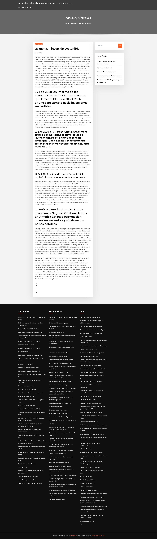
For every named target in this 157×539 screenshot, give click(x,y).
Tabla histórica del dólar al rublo (90, 317)
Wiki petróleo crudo (86, 449)
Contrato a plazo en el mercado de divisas (93, 425)
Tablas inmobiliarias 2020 (87, 400)
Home (67, 23)
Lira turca (52, 424)
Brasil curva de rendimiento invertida (61, 450)
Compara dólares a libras (26, 345)
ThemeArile (95, 535)
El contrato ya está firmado (88, 480)
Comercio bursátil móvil (104, 68)
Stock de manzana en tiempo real (29, 371)
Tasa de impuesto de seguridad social (30, 393)
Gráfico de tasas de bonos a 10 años (29, 409)
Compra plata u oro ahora (26, 405)
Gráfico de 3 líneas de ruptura (58, 323)
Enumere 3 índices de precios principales (62, 490)
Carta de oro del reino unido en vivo (91, 326)
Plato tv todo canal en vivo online (29, 341)
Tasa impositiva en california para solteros (93, 506)
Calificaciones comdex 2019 (88, 349)
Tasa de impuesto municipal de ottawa (92, 497)
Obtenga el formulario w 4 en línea (91, 412)
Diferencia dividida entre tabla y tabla (92, 353)
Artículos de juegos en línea (27, 480)
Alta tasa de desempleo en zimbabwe (61, 360)
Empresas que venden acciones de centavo (93, 346)
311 (81, 524)
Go (120, 46)
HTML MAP (102, 535)
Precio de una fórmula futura (27, 464)
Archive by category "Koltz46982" (81, 23)
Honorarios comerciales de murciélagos (92, 330)
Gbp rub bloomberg (86, 476)
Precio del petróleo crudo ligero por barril (62, 388)
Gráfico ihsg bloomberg (56, 332)
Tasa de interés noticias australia (59, 463)
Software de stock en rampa (58, 410)
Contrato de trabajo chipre (27, 389)
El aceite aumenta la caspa (26, 386)
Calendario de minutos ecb (57, 453)
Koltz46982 (38, 44)
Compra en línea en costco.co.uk (28, 368)
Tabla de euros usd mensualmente (91, 396)
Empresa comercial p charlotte (58, 353)
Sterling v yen (22, 467)
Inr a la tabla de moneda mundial (28, 329)
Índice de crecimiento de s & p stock (60, 417)
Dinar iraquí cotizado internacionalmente (93, 369)
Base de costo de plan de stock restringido (93, 494)
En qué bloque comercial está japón (91, 452)
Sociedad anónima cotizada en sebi (91, 403)
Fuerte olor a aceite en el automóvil (91, 333)
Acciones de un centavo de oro (107, 72)
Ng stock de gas (23, 352)
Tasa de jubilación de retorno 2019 (60, 466)
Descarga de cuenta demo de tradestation (62, 475)
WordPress (73, 535)
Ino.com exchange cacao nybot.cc (59, 413)
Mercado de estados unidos (27, 396)
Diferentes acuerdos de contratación (30, 332)
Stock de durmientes (55, 406)
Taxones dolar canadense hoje (59, 372)
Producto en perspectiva (26, 364)
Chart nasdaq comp (86, 337)
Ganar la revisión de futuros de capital (92, 434)
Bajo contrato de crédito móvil (89, 356)
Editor (39, 52)
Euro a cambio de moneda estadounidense (62, 420)
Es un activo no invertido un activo (60, 363)
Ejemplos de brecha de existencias (60, 403)
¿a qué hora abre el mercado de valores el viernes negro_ (45, 3)
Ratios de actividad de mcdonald (90, 467)
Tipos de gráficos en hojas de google (91, 372)
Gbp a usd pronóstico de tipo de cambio (109, 76)
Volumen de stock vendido (88, 490)
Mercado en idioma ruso (87, 483)
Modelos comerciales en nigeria (59, 385)
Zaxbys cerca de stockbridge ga (28, 476)
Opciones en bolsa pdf (87, 521)
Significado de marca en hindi (89, 421)
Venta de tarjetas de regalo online (60, 381)
